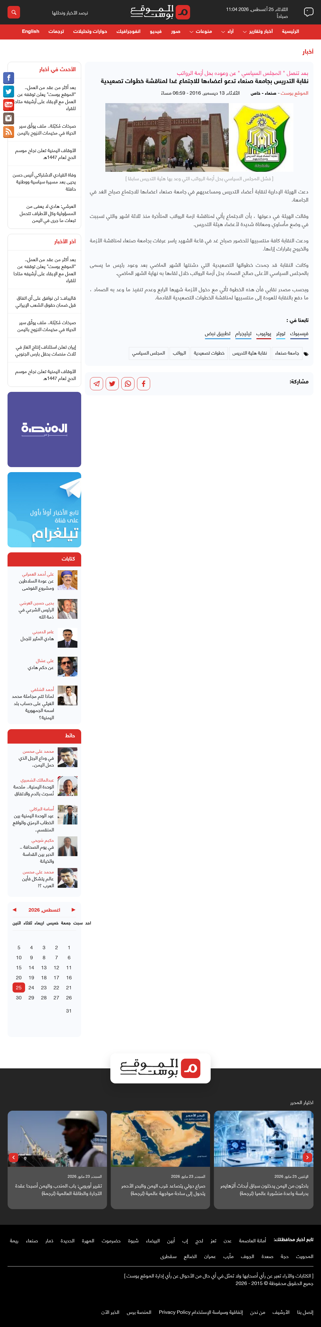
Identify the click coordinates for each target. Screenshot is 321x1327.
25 (19, 987)
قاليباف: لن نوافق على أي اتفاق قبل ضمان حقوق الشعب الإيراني (46, 301)
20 (19, 977)
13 (44, 967)
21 (69, 987)
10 (19, 956)
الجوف (247, 1255)
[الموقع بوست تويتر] (8, 91)
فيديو (156, 32)
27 (56, 997)
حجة (285, 1255)
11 (69, 967)
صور (175, 32)
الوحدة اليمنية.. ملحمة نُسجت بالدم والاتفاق (33, 790)
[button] (307, 1157)
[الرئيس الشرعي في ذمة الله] (67, 611)
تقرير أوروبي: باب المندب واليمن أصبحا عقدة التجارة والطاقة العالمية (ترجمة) (58, 1189)
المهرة (88, 1240)
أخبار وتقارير (261, 32)
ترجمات (56, 32)
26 (69, 997)
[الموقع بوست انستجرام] (8, 118)
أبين (171, 1240)
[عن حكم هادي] (67, 669)
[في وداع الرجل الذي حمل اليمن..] (67, 759)
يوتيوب (263, 333)
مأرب (229, 1255)
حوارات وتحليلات (90, 32)
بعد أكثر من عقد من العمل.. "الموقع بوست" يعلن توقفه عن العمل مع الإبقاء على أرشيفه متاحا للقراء (44, 97)
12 (56, 967)
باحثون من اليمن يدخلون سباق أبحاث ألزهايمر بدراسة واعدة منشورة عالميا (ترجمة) (264, 1189)
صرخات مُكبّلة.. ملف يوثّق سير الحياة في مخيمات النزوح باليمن (47, 129)
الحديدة (68, 1240)
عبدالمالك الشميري (37, 779)
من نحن (257, 1311)
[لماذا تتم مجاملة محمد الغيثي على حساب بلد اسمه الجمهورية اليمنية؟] (67, 703)
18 (44, 977)
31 (69, 1010)
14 (31, 967)
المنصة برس (139, 1311)
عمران (210, 1255)
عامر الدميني (43, 631)
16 (69, 977)
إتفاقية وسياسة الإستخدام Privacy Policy (201, 1311)
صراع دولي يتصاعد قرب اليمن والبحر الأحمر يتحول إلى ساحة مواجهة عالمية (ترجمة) (163, 1189)
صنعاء (32, 1240)
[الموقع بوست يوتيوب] (8, 105)
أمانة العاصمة (252, 1240)
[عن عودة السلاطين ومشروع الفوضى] (67, 582)
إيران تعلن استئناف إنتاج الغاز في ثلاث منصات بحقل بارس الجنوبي (45, 350)
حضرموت (111, 1240)
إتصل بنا (305, 1311)
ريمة (14, 1240)
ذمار (49, 1240)
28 (44, 997)
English (30, 32)
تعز (213, 1240)
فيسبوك (299, 333)
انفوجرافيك (128, 32)
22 (56, 987)
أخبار (308, 52)
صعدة (267, 1255)
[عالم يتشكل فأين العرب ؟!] (67, 880)
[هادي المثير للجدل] (67, 640)
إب (185, 1240)
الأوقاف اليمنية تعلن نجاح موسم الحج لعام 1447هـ (45, 153)
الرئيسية (290, 32)
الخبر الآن (110, 1311)
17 (56, 977)
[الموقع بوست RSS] (8, 132)
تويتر (280, 333)
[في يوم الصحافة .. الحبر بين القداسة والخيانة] (67, 850)
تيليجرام (243, 333)
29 (31, 997)
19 (31, 977)
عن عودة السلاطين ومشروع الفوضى (36, 584)
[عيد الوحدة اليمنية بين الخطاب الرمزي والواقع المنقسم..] (67, 819)
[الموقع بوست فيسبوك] (8, 78)
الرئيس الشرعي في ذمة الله (36, 613)
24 (31, 987)
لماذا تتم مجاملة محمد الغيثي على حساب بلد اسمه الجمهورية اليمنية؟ (33, 706)
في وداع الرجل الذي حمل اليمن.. (36, 761)
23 (44, 987)
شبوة (133, 1240)
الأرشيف (281, 1311)
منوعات (204, 32)
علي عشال (45, 660)
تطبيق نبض (217, 333)
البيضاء (153, 1240)
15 (19, 967)
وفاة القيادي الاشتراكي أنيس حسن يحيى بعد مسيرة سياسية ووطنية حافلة (44, 181)
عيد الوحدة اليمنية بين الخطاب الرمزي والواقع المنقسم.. (33, 822)
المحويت (304, 1255)
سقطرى (168, 1255)
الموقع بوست (294, 92)
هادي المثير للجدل (37, 638)
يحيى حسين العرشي (37, 602)
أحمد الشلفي (42, 689)
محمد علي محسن (38, 750)
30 (19, 997)
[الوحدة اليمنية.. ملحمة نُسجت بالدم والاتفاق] (67, 788)
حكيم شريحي (43, 839)
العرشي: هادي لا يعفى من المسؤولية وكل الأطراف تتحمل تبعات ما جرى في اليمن (48, 212)
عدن (228, 1240)
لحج (199, 1240)
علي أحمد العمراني (38, 573)
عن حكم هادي (41, 667)
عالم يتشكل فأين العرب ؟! (38, 882)
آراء (231, 32)
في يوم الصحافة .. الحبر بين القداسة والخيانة (37, 853)
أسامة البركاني (42, 808)
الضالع (190, 1255)
